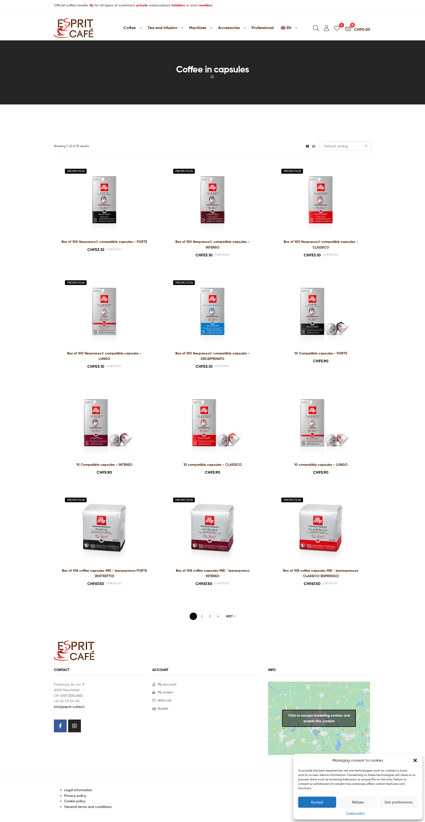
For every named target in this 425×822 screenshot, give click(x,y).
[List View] (313, 146)
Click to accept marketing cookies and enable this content (319, 718)
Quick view (110, 202)
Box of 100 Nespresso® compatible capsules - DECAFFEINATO (212, 356)
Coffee (129, 27)
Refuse (358, 802)
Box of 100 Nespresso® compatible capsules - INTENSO (212, 244)
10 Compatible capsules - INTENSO (104, 464)
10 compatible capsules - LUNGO (321, 464)
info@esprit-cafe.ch (69, 707)
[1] (337, 28)
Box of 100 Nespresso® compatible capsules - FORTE (104, 241)
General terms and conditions (87, 807)
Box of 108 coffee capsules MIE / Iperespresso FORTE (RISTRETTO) (104, 573)
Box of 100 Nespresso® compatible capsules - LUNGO (104, 356)
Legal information (78, 790)
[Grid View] (307, 146)
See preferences (398, 802)
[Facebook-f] (60, 726)
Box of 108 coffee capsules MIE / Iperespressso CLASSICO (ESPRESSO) (320, 573)
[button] (415, 760)
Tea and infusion (162, 27)
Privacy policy (75, 795)
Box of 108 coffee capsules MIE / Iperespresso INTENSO (212, 573)
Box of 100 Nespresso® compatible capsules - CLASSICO (321, 244)
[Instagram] (74, 726)
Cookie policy (355, 813)
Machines (197, 27)
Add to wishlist (98, 202)
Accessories (229, 27)
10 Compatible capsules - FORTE (320, 353)
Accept (317, 802)
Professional (263, 27)
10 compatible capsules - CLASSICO (212, 464)
